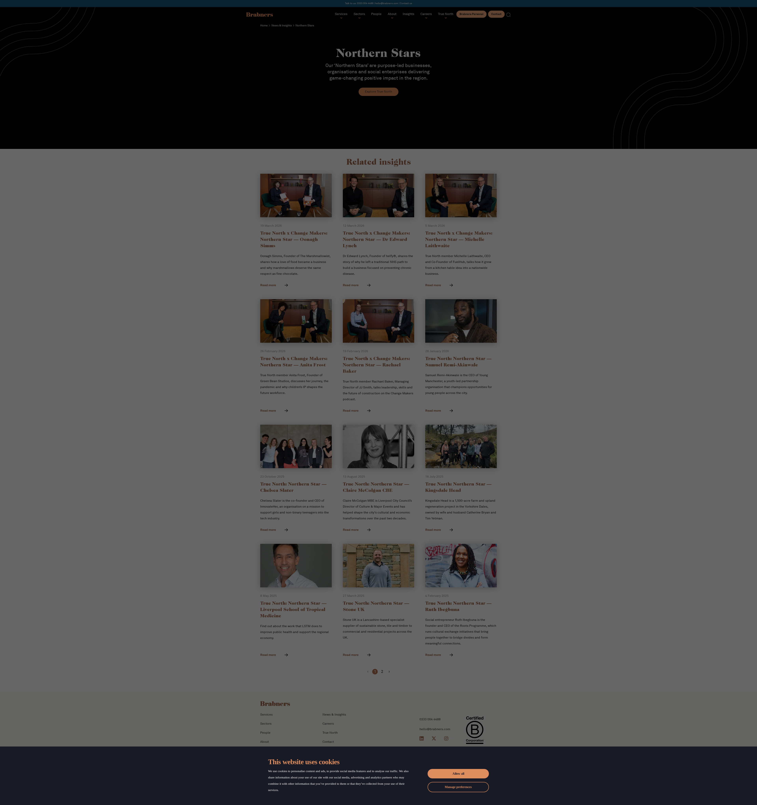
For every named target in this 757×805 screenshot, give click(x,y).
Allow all (458, 773)
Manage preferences (458, 787)
